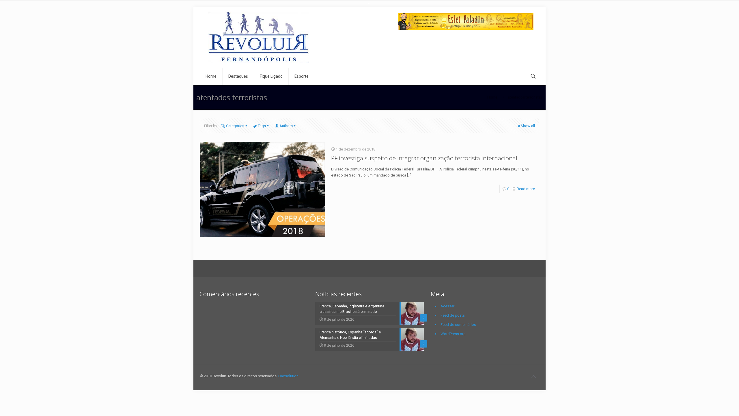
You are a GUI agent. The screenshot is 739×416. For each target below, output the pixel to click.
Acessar (447, 306)
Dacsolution (288, 376)
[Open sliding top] (369, 6)
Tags (262, 126)
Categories (235, 126)
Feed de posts (453, 315)
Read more (526, 189)
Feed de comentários (458, 324)
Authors (286, 126)
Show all (528, 126)
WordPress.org (453, 334)
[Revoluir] (258, 37)
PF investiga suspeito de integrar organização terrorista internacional (424, 158)
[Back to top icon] (533, 376)
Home (492, 97)
